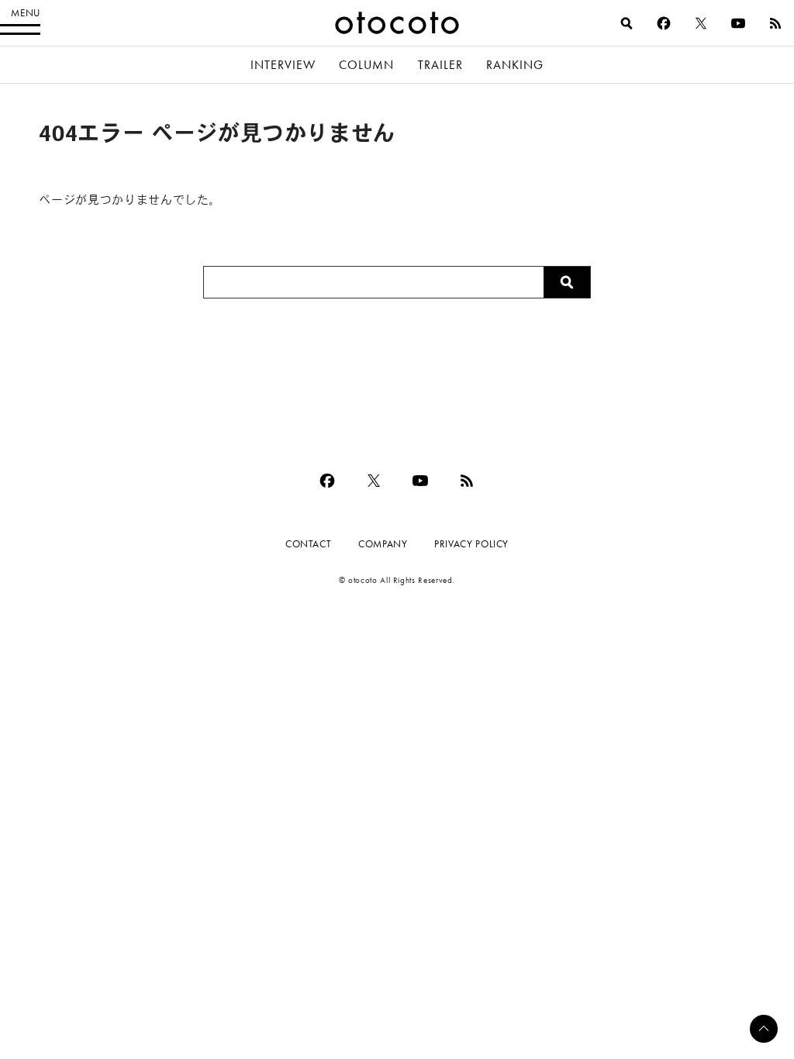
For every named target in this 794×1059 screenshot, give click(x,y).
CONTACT (308, 543)
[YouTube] (738, 23)
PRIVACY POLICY (471, 543)
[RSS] (775, 23)
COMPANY (382, 543)
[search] (626, 23)
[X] (701, 23)
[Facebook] (663, 23)
